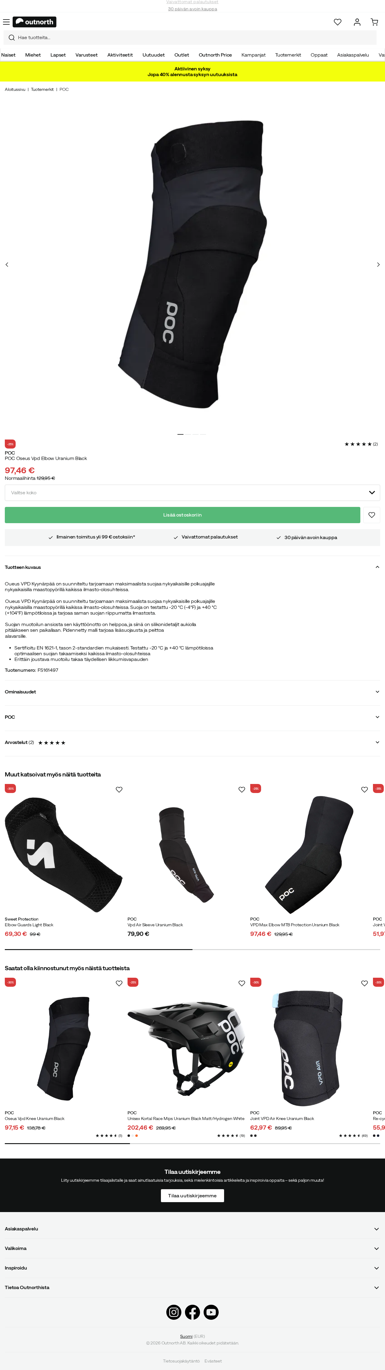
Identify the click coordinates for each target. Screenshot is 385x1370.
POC (64, 89)
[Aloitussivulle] (35, 22)
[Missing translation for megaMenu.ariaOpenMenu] (6, 22)
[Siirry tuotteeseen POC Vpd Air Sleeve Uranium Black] (186, 855)
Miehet (33, 54)
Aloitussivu (15, 89)
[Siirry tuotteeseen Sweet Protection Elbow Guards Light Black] (64, 855)
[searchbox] (196, 37)
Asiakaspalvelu (353, 54)
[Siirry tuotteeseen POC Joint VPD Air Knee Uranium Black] (309, 1049)
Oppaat (319, 54)
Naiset (8, 54)
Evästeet (213, 1361)
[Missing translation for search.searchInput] (9, 37)
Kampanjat (254, 54)
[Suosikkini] (338, 22)
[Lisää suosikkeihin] (371, 515)
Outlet (181, 54)
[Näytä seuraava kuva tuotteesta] (378, 264)
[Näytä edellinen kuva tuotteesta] (7, 264)
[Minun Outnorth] (357, 22)
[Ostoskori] (374, 22)
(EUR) (192, 1336)
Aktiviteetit (120, 54)
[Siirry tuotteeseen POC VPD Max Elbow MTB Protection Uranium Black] (309, 855)
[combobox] (190, 37)
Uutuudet (154, 54)
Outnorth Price (215, 54)
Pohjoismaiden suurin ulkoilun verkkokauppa (192, 12)
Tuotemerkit (288, 54)
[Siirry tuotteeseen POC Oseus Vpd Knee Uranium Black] (64, 1049)
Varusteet (86, 54)
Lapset (58, 54)
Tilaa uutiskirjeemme (192, 1195)
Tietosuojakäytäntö (181, 1361)
